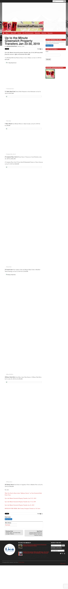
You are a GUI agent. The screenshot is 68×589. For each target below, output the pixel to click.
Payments (50, 33)
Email (47, 51)
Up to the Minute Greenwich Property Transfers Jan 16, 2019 (19, 505)
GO (64, 1)
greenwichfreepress (11, 46)
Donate (19, 33)
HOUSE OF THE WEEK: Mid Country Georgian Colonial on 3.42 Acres (22, 508)
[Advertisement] (34, 12)
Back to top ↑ (63, 563)
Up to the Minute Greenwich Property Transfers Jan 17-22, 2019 (20, 501)
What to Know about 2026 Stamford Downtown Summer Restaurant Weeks (34, 545)
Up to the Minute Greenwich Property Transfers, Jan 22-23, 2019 (20, 498)
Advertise (44, 33)
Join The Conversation (28, 33)
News (7, 33)
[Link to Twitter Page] (60, 553)
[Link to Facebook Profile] (62, 553)
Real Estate (9, 519)
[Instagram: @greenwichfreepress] (50, 73)
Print (42, 513)
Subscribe (48, 59)
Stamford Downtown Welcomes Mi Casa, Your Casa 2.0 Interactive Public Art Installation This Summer (36, 552)
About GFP (13, 33)
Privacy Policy (21, 562)
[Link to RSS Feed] (64, 553)
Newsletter (37, 33)
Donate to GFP (49, 45)
